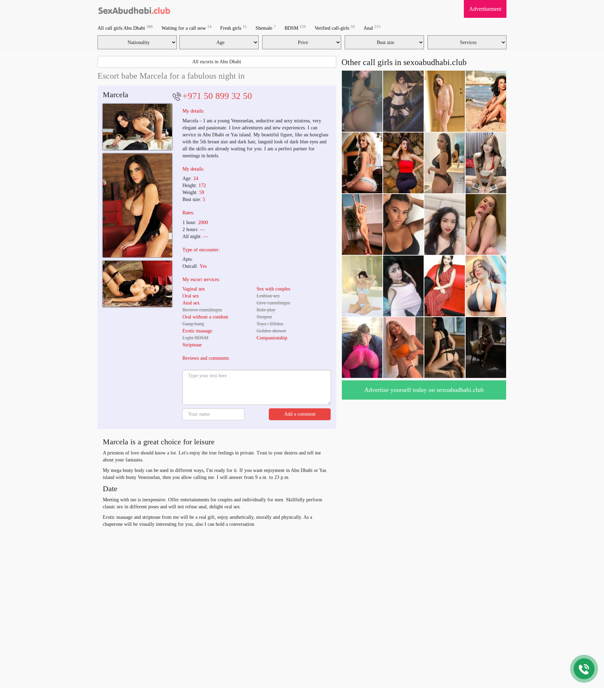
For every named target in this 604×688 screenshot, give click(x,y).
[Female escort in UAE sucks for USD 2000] (137, 205)
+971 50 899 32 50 (217, 96)
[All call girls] (134, 8)
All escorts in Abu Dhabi (216, 61)
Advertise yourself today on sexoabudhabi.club (424, 389)
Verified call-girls (335, 28)
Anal (372, 28)
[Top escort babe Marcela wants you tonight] (137, 127)
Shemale (266, 28)
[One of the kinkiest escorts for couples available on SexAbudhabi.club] (137, 284)
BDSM (295, 28)
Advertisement (485, 9)
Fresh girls (233, 28)
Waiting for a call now (186, 28)
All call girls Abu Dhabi (125, 28)
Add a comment (300, 414)
